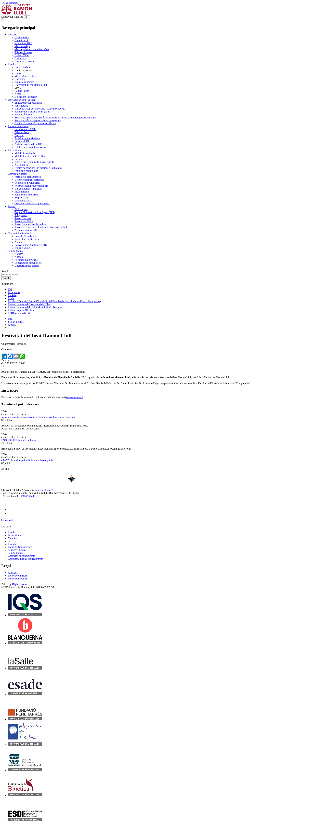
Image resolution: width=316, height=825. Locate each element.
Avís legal (13, 572)
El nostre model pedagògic (28, 102)
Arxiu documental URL (26, 230)
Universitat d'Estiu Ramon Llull (30, 84)
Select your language (12, 16)
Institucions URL (23, 43)
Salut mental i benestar (26, 194)
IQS (10, 289)
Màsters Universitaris (25, 76)
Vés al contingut (9, 2)
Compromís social (17, 173)
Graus (17, 73)
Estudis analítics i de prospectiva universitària (37, 120)
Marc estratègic (22, 46)
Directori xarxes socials (26, 265)
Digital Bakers (19, 584)
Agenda (18, 256)
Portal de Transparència (20, 547)
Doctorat (19, 135)
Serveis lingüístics (23, 221)
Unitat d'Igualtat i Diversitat (28, 188)
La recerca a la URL (25, 129)
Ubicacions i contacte (25, 61)
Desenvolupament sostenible (29, 179)
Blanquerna (14, 292)
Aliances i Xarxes (17, 550)
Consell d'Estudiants (25, 236)
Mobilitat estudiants (24, 153)
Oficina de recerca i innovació (30, 147)
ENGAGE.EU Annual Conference (19, 440)
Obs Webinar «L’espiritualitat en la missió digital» (27, 460)
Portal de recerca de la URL (28, 144)
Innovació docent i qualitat (21, 99)
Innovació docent (23, 114)
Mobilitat (12, 538)
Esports (12, 544)
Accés (17, 93)
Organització (21, 40)
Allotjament (20, 215)
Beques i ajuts (21, 90)
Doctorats (19, 79)
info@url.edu (28, 496)
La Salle (12, 295)
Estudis (11, 64)
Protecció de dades (17, 575)
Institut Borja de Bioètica (21, 310)
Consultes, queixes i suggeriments (32, 203)
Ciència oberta (21, 132)
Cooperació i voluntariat (27, 182)
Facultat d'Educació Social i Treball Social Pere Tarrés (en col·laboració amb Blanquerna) (54, 301)
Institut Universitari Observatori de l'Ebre (29, 304)
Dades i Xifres (21, 55)
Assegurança (21, 165)
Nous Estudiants (22, 67)
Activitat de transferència (27, 138)
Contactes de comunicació (28, 262)
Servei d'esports (22, 218)
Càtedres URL (22, 141)
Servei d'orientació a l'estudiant (30, 224)
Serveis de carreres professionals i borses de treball (40, 227)
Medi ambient (21, 191)
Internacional (14, 150)
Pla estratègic (21, 105)
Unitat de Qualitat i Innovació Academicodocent (39, 108)
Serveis (11, 206)
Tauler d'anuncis (22, 248)
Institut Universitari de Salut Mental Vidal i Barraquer (35, 307)
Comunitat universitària (20, 233)
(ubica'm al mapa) (44, 490)
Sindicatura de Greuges (26, 239)
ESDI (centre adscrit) (19, 313)
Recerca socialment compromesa (31, 185)
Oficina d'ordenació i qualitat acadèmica (35, 123)
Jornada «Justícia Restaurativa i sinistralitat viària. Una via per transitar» (38, 417)
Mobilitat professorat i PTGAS (30, 156)
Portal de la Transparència (27, 176)
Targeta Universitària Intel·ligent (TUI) (34, 212)
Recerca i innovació (18, 126)
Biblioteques (20, 209)
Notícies (18, 253)
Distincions (20, 58)
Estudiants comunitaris (26, 170)
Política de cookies (17, 578)
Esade (11, 298)
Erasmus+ (19, 159)
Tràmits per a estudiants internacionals (34, 162)
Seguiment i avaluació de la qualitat (32, 111)
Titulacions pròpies (24, 82)
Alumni (18, 242)
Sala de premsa (16, 250)
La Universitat (21, 37)
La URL (12, 34)
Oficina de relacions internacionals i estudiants (38, 167)
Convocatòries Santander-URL (30, 245)
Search (4, 271)
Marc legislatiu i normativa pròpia (31, 49)
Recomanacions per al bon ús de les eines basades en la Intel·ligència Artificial (55, 117)
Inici (10, 318)
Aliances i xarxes (23, 52)
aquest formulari (74, 397)
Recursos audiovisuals (26, 259)
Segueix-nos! (7, 520)
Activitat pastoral (23, 200)
